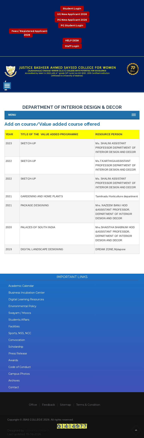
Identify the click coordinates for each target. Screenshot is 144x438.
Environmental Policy (22, 306)
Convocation (16, 340)
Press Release (17, 353)
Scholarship (15, 346)
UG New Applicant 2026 (72, 14)
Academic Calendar (21, 286)
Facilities (14, 326)
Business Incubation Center (26, 292)
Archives (14, 380)
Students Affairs (18, 319)
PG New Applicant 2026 (72, 19)
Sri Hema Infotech (37, 430)
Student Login (72, 8)
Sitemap (65, 404)
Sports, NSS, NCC (19, 333)
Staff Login (72, 46)
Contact (13, 387)
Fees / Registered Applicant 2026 (29, 33)
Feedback (48, 404)
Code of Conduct (19, 367)
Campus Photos (19, 373)
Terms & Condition (88, 404)
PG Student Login (72, 25)
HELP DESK (72, 40)
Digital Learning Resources (26, 299)
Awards (13, 360)
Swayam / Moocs (19, 313)
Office (33, 404)
